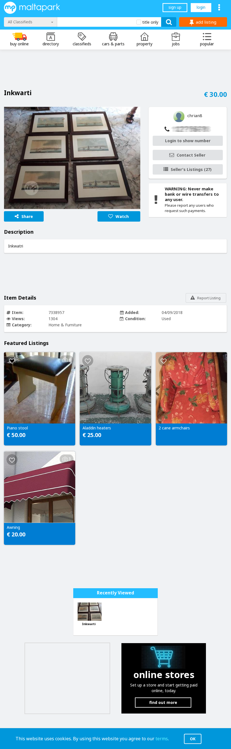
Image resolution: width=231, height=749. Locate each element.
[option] (72, 158)
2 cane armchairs (174, 428)
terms (162, 738)
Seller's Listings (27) (191, 169)
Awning (13, 527)
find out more (163, 702)
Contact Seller (191, 155)
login (201, 7)
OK (193, 738)
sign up (174, 7)
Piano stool (17, 428)
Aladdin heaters (97, 428)
